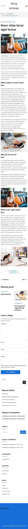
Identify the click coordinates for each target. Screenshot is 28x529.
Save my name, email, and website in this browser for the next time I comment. (13, 366)
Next (25, 300)
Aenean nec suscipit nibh (8, 399)
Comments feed (6, 491)
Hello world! (6, 294)
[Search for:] (14, 432)
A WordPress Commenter (9, 416)
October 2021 (5, 470)
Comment (4, 323)
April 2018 (4, 473)
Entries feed (5, 488)
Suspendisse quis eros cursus (9, 405)
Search (3, 379)
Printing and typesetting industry (19, 308)
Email (2, 349)
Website (3, 356)
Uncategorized (4, 291)
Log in (3, 485)
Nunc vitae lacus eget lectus (9, 402)
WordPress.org (5, 494)
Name (3, 342)
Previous (2, 300)
